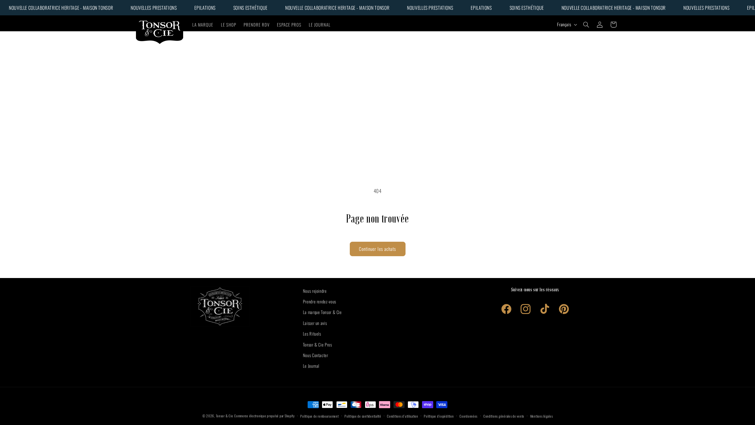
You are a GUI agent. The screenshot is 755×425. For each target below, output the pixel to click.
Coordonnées (468, 416)
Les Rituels (312, 333)
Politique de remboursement (319, 416)
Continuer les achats (377, 248)
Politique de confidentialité (362, 416)
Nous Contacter (315, 355)
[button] (586, 24)
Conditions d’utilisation (402, 416)
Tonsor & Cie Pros (317, 344)
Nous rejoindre (315, 290)
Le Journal (311, 365)
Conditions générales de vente (503, 416)
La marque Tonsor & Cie (322, 312)
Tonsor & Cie (224, 415)
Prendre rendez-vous (319, 301)
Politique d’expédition (439, 416)
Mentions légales (541, 416)
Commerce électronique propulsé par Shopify (264, 415)
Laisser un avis (315, 323)
